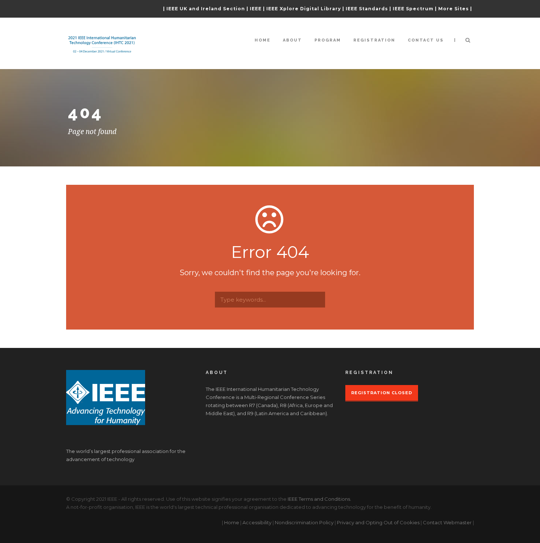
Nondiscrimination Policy (304, 522)
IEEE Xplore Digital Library (303, 8)
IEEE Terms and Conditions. (319, 499)
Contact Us (426, 40)
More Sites (453, 8)
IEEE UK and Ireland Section (205, 8)
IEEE (256, 8)
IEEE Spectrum (413, 8)
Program (327, 40)
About (292, 40)
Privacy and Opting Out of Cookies (378, 522)
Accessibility (256, 522)
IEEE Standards (367, 8)
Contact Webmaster (447, 522)
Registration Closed (381, 392)
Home (262, 40)
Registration (374, 40)
